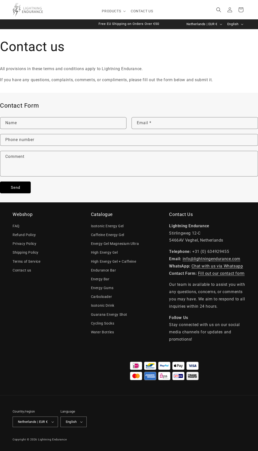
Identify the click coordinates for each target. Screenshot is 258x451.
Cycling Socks (102, 323)
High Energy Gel (104, 252)
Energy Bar (100, 279)
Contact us (22, 270)
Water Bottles (102, 332)
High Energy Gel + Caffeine (113, 261)
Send (15, 187)
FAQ (16, 226)
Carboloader (101, 297)
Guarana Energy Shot (109, 314)
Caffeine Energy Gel (107, 235)
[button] (113, 11)
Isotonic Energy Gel (107, 226)
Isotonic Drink (102, 305)
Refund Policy (24, 235)
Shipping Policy (26, 252)
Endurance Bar (103, 270)
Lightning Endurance (52, 439)
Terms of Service (27, 261)
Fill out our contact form (221, 273)
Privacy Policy (24, 244)
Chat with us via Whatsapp (217, 266)
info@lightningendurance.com (211, 258)
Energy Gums (102, 288)
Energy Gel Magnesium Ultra (115, 244)
